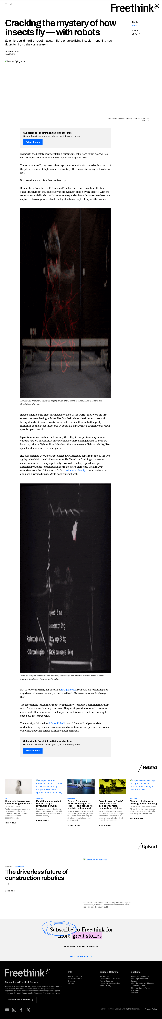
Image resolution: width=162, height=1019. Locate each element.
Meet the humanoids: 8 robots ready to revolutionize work (49, 803)
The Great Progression (109, 983)
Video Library (105, 986)
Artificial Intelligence (140, 976)
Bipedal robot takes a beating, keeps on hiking (143, 802)
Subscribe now (33, 142)
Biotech (134, 993)
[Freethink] (135, 7)
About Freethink (75, 976)
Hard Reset (104, 976)
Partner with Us (75, 979)
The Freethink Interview (109, 979)
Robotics (136, 25)
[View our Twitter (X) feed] (28, 1010)
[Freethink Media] (34, 972)
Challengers (19, 867)
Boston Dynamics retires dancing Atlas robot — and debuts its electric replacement (80, 804)
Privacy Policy (151, 1009)
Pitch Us (72, 983)
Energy (134, 981)
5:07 (9, 884)
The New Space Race (140, 988)
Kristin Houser (11, 823)
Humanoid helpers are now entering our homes (18, 802)
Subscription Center (79, 956)
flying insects (68, 689)
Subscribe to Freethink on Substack (81, 947)
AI (6, 798)
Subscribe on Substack (19, 1000)
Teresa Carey (13, 51)
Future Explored (106, 981)
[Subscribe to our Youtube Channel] (7, 1010)
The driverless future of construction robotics (36, 875)
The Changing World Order (142, 983)
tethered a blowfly (75, 470)
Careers (71, 981)
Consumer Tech (138, 986)
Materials (135, 990)
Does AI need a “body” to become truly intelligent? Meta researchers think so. (111, 804)
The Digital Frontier (139, 979)
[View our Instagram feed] (14, 1010)
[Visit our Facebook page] (21, 1010)
